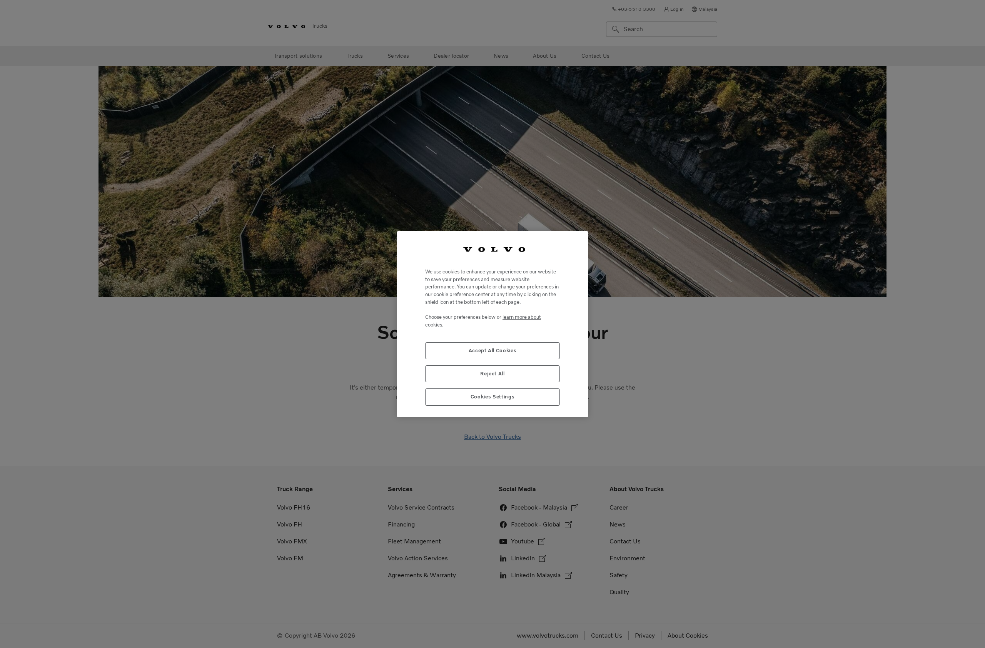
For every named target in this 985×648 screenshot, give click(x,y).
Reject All (492, 373)
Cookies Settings (493, 397)
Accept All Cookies (493, 350)
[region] (492, 324)
